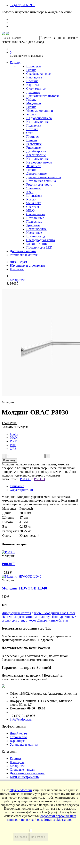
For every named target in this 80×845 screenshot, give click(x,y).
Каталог (15, 62)
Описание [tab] (17, 486)
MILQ (30, 210)
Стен (29, 133)
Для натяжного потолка (42, 96)
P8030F (8, 564)
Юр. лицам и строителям (27, 265)
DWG (14, 434)
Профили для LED (39, 247)
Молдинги (33, 103)
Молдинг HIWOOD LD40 (24, 588)
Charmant (32, 206)
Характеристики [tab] (21, 490)
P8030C (25, 479)
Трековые (33, 225)
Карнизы (32, 84)
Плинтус (32, 136)
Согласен (21, 836)
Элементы (33, 188)
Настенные (34, 232)
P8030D (39, 479)
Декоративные (36, 173)
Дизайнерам (18, 262)
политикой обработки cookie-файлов (46, 819)
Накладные (34, 77)
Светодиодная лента (40, 240)
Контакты (17, 269)
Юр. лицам (17, 741)
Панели (31, 140)
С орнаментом (36, 88)
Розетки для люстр (39, 184)
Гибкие (31, 70)
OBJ (13, 448)
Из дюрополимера (39, 118)
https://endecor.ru (21, 790)
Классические (36, 155)
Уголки (31, 114)
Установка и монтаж (24, 255)
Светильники (35, 214)
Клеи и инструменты (24, 777)
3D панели (33, 166)
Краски (31, 199)
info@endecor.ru (21, 719)
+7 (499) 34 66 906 (22, 5)
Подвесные (34, 221)
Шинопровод (35, 236)
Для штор (33, 92)
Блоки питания (36, 243)
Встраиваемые (36, 229)
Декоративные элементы (43, 177)
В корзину (9, 460)
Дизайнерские (36, 151)
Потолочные (35, 218)
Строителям (18, 737)
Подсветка (33, 125)
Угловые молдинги (39, 110)
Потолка (32, 129)
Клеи (29, 192)
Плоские (32, 81)
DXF (13, 441)
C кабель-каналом (38, 73)
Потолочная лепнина (41, 181)
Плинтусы (33, 66)
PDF (13, 445)
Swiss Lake (33, 203)
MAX (14, 437)
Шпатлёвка (34, 195)
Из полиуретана (37, 121)
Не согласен (38, 836)
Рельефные (34, 144)
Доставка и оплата (23, 251)
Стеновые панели (22, 769)
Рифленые (33, 147)
